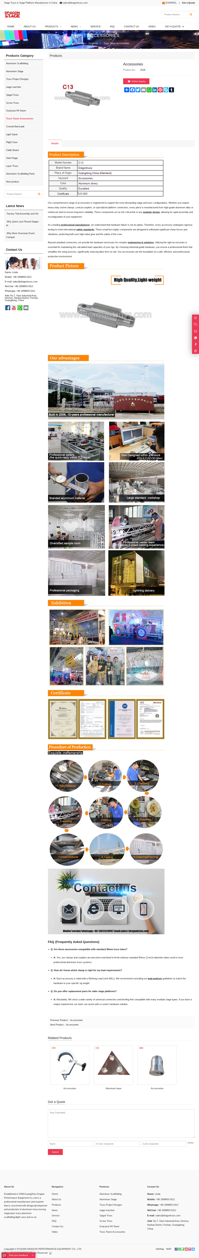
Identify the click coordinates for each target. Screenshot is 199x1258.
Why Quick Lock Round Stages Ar (22, 223)
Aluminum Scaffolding (17, 63)
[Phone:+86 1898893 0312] (195, 338)
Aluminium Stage (14, 71)
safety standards (85, 229)
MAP (168, 1249)
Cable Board (12, 150)
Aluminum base (113, 1088)
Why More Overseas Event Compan (20, 235)
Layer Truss (12, 166)
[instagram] (190, 1249)
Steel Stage (12, 158)
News (55, 1210)
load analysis (155, 978)
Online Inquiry (138, 81)
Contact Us (57, 1226)
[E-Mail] (193, 1249)
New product (12, 181)
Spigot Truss (12, 95)
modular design (151, 212)
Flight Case (12, 142)
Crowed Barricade (15, 126)
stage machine (13, 87)
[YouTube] (186, 1249)
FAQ (54, 1221)
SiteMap (160, 1249)
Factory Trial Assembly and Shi (22, 213)
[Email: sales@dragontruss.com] (195, 331)
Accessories (76, 1020)
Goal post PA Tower (16, 110)
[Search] (191, 14)
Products (93, 43)
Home (55, 1194)
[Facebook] (176, 1249)
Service (56, 1215)
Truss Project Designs (17, 79)
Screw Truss (12, 102)
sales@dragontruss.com (75, 2)
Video (55, 1231)
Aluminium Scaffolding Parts (20, 173)
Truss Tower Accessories (116, 43)
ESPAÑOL (171, 2)
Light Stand (11, 134)
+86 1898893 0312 (25, 291)
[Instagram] (195, 351)
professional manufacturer (75, 224)
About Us (56, 1199)
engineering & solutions (141, 242)
